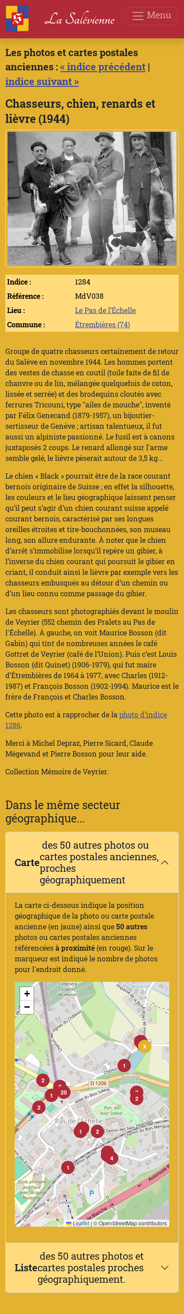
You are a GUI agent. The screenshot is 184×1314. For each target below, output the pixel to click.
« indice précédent (103, 66)
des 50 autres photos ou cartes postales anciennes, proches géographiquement (87, 862)
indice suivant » (42, 81)
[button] (124, 1065)
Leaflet (80, 1223)
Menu (158, 14)
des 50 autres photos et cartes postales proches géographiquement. (79, 1267)
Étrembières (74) (102, 324)
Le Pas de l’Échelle (105, 310)
